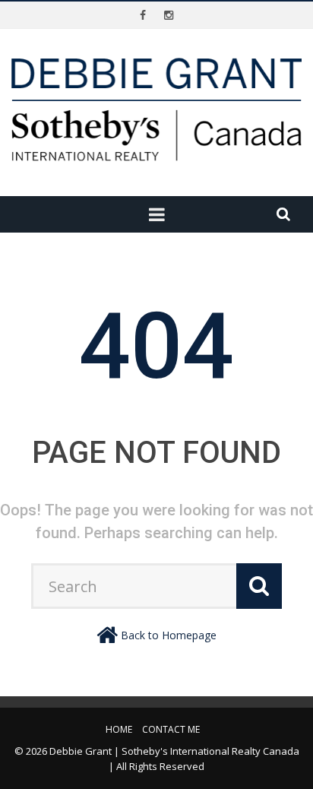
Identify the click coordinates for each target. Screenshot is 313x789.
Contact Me (171, 729)
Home (119, 729)
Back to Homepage (169, 635)
